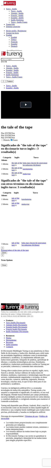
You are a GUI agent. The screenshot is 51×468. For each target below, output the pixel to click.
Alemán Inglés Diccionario (16, 325)
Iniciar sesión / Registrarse (16, 31)
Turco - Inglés (16, 11)
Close (4, 253)
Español (14, 44)
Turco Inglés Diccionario (15, 323)
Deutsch (14, 46)
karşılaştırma (28, 169)
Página (8, 338)
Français (14, 42)
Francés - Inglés (17, 15)
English (14, 37)
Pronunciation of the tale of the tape (15, 250)
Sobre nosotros (12, 344)
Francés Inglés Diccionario (16, 329)
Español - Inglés (17, 18)
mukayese (27, 174)
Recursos (9, 342)
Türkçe (13, 40)
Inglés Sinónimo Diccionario (17, 331)
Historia (6, 140)
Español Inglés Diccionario (16, 327)
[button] (11, 9)
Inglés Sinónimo (17, 20)
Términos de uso (31, 416)
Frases (15, 140)
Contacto (9, 347)
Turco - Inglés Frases (19, 22)
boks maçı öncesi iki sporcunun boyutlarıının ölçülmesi (35, 164)
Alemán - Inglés (17, 13)
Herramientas (11, 340)
